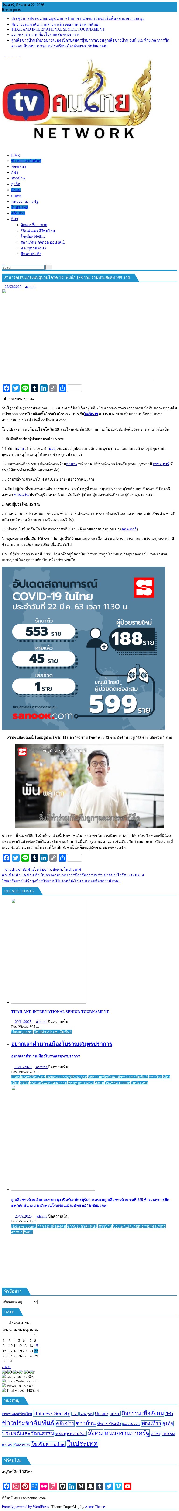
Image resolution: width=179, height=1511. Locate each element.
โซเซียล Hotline (117, 1083)
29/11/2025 (23, 1022)
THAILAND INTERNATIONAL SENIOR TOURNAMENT (58, 29)
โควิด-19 (91, 414)
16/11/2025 (23, 1067)
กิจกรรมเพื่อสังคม (102, 1077)
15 (36, 1346)
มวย (20, 448)
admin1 (30, 287)
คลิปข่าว (44, 869)
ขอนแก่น (21, 495)
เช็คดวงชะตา (21, 1445)
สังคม (57, 869)
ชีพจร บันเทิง (109, 1423)
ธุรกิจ (24, 1083)
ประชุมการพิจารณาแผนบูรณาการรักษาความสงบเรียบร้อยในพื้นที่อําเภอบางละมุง (77, 19)
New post (79, 1077)
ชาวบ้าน (155, 1077)
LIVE (75, 1414)
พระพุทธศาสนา (81, 1083)
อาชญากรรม (163, 1433)
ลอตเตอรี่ (129, 529)
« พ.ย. (6, 1367)
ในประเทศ (72, 869)
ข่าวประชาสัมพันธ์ (20, 869)
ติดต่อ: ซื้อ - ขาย (131, 1424)
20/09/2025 (23, 1216)
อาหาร (71, 464)
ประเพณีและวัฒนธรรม (48, 1083)
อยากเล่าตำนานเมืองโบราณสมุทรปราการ (45, 34)
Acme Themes (95, 1507)
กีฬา (37, 1032)
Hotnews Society (59, 1077)
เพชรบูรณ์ (161, 464)
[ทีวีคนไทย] (3, 148)
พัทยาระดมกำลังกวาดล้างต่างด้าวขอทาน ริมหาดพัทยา (55, 24)
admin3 (41, 1067)
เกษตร (7, 1445)
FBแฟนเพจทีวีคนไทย (28, 1077)
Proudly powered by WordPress (25, 1507)
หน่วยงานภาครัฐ (126, 1433)
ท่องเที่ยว (151, 1423)
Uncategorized (22, 1032)
